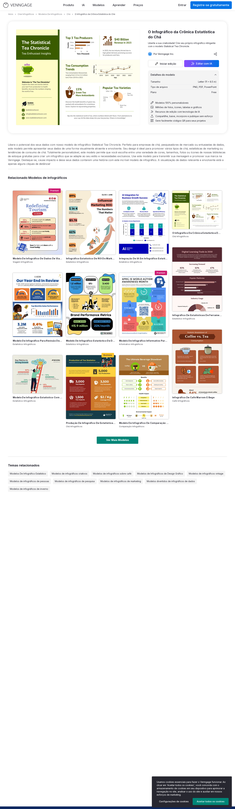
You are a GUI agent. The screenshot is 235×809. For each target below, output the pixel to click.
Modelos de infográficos (50, 14)
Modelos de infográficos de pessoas (29, 481)
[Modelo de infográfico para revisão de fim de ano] (37, 305)
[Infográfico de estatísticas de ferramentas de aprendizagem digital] (197, 279)
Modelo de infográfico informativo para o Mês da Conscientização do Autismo (144, 340)
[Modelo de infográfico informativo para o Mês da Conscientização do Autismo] (144, 305)
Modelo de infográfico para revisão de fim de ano (37, 340)
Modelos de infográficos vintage (206, 473)
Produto (68, 5)
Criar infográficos (26, 14)
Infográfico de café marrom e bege (193, 397)
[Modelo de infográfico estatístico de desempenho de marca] (91, 305)
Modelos (99, 5)
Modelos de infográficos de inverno (29, 489)
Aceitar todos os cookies (210, 801)
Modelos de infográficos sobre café (112, 473)
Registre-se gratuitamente (211, 5)
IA (83, 5)
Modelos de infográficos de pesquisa (75, 481)
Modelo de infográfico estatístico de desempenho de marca (91, 340)
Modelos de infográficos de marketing (120, 481)
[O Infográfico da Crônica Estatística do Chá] (197, 210)
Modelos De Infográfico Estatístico (28, 473)
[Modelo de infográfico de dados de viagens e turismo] (37, 223)
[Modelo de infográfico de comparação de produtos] (144, 387)
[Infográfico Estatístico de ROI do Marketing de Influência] (91, 223)
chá (68, 14)
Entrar (182, 5)
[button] (165, 63)
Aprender (119, 5)
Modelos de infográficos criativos (69, 473)
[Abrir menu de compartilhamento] (215, 53)
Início (10, 14)
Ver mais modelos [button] (117, 440)
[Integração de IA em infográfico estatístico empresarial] (144, 223)
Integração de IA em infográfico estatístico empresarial (144, 258)
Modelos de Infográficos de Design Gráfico (160, 473)
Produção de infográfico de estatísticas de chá (91, 423)
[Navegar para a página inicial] (17, 5)
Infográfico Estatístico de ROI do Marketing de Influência (91, 258)
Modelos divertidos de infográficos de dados (171, 481)
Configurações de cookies (174, 801)
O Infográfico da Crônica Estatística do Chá (197, 233)
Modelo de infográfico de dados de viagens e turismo (37, 258)
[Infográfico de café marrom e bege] (197, 361)
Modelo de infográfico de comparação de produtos (144, 423)
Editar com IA (204, 63)
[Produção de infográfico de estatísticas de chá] (91, 387)
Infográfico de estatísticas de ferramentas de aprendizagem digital (197, 315)
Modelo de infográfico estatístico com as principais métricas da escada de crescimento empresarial (37, 397)
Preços (138, 5)
